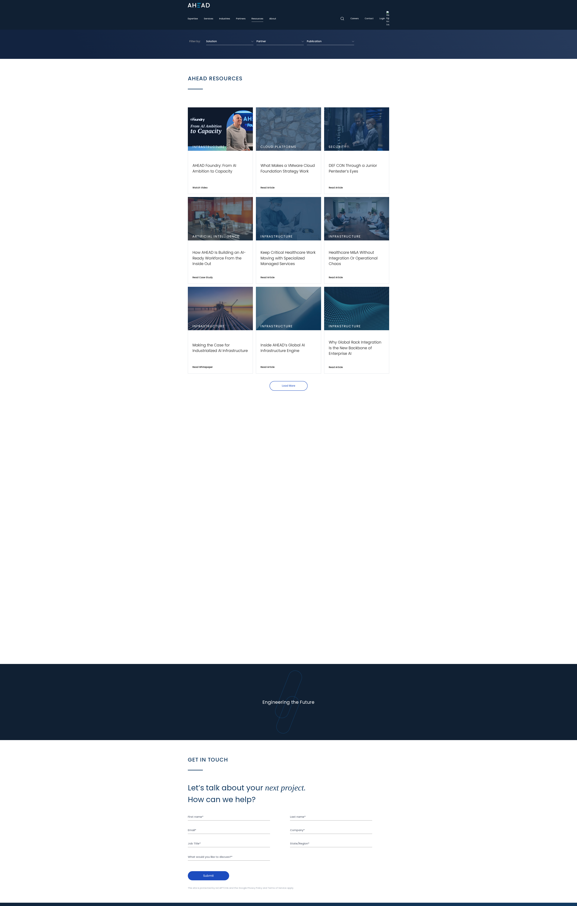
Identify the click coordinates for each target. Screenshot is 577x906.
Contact (369, 18)
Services (208, 18)
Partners (241, 18)
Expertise (193, 18)
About (272, 18)
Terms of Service (277, 887)
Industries (224, 18)
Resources (257, 18)
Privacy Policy (254, 887)
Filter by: (194, 41)
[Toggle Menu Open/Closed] (386, 5)
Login (382, 18)
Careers (354, 18)
